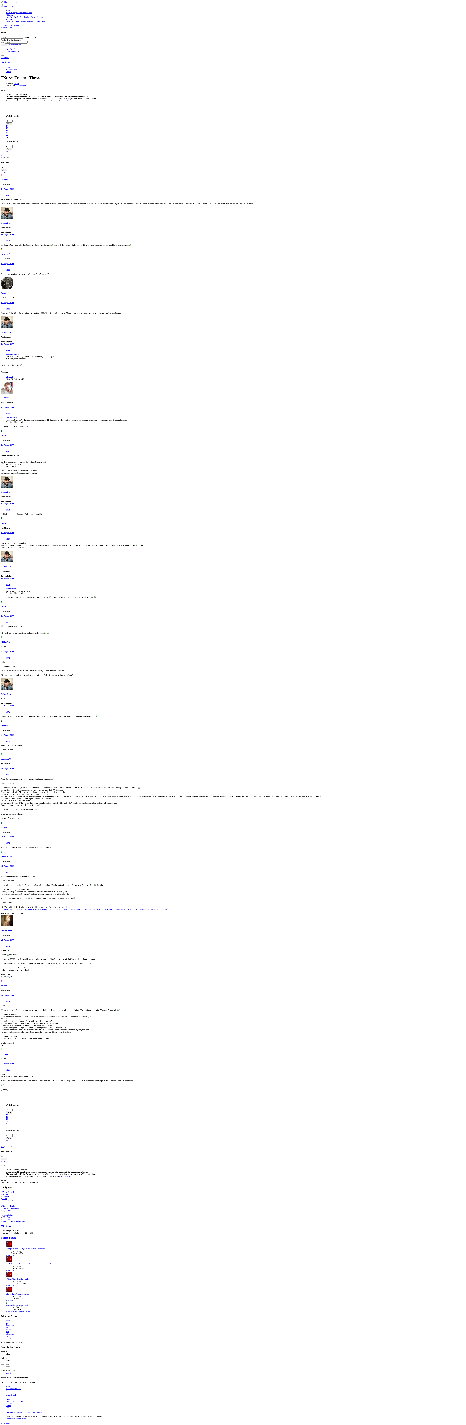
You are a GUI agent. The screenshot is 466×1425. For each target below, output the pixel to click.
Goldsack (5, 398)
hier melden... (66, 101)
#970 (8, 585)
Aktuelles (9, 15)
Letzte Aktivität (37, 17)
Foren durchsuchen (24, 13)
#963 (8, 270)
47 (7, 126)
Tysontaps (10, 1325)
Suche (4, 1199)
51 (7, 135)
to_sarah (4, 179)
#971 (8, 622)
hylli (7, 1332)
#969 (8, 539)
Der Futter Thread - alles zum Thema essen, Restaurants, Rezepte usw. (33, 1264)
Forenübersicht (8, 1192)
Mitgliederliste (7, 1215)
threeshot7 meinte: (13, 354)
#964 (8, 309)
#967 (8, 451)
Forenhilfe (6, 1219)
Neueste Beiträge (9, 1237)
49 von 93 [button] (8, 158)
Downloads (6, 1196)
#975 (8, 775)
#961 (8, 195)
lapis (7, 1323)
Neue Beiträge (11, 13)
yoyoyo (4, 827)
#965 (8, 350)
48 (7, 128)
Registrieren (5, 62)
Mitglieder (10, 19)
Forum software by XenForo (23, 1412)
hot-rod (8, 1329)
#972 (8, 658)
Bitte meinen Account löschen (17, 1294)
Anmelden (5, 58)
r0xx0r (4, 435)
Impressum (6, 1210)
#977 (8, 872)
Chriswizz (10, 1334)
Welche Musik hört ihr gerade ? (18, 1279)
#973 (8, 712)
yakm (8, 1321)
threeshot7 (5, 254)
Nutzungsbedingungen (11, 1206)
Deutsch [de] (11, 1395)
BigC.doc (9, 377)
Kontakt (9, 1399)
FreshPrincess (6, 930)
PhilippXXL (6, 642)
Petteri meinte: (11, 418)
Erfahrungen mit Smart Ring (17, 1305)
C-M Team (6, 1217)
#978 (8, 946)
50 (7, 132)
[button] (3, 4)
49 (7, 130)
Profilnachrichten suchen (36, 21)
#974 (8, 741)
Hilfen (8, 1406)
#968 (8, 510)
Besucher (9, 21)
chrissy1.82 (5, 986)
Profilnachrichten (23, 17)
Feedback (9, 1300)
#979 (8, 1002)
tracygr (8, 1373)
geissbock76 (6, 759)
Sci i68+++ (27, 426)
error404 (4, 1054)
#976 (8, 843)
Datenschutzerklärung (10, 1208)
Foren (8, 10)
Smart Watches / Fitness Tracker (18, 1311)
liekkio (8, 1327)
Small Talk (10, 1255)
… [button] (7, 111)
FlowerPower (6, 856)
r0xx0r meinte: (11, 589)
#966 (8, 414)
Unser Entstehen (8, 1201)
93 (7, 151)
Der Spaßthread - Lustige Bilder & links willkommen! (26, 1249)
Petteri (3, 293)
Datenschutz (10, 1403)
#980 (8, 1070)
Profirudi (9, 1338)
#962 (8, 241)
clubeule (9, 1336)
